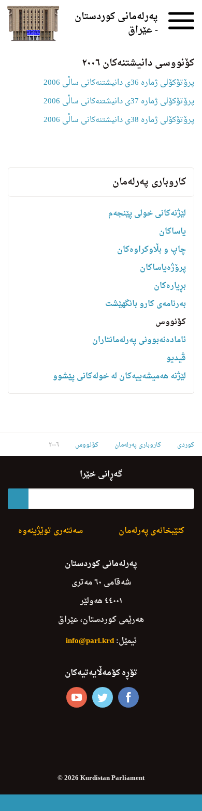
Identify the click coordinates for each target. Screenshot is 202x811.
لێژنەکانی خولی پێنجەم (147, 213)
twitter (102, 697)
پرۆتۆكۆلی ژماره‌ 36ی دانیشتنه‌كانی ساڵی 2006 (119, 82)
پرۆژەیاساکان (163, 268)
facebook (128, 697)
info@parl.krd (90, 641)
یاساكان (172, 231)
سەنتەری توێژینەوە (50, 531)
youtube (76, 697)
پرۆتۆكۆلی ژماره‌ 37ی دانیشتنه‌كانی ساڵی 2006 (119, 101)
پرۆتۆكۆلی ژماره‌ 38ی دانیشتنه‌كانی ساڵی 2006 (119, 120)
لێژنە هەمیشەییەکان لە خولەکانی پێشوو (119, 376)
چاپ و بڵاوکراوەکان (151, 249)
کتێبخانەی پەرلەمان (151, 531)
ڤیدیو (176, 358)
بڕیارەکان (170, 286)
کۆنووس (170, 322)
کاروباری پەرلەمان (149, 182)
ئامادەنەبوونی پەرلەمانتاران (139, 340)
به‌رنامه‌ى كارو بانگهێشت (145, 304)
